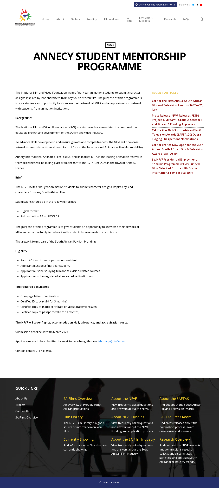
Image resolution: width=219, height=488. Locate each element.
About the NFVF (124, 398)
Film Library (73, 417)
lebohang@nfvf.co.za (111, 341)
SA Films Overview (26, 417)
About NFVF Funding (128, 417)
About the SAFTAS (174, 398)
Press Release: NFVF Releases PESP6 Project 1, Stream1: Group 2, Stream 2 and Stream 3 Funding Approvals (177, 120)
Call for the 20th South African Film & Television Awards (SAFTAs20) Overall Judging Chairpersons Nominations (177, 134)
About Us (21, 398)
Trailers (20, 405)
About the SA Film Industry (133, 439)
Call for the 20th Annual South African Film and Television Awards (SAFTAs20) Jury (177, 105)
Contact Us (22, 411)
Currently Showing (78, 439)
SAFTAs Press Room (175, 417)
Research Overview (174, 439)
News (110, 44)
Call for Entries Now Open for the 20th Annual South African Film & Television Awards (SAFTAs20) (177, 149)
